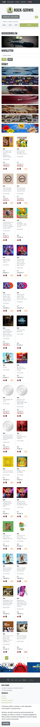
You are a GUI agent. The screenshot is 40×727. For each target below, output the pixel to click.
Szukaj (29, 25)
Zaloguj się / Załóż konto (10, 17)
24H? (16, 25)
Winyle (20, 80)
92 (28, 658)
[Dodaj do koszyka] (4, 169)
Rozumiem (6, 723)
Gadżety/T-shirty (20, 118)
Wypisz (10, 59)
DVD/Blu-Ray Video (20, 90)
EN (28, 2)
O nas (4, 2)
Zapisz (4, 59)
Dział (4, 25)
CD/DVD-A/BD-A (20, 71)
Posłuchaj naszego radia (20, 41)
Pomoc (17, 2)
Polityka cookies (7, 700)
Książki (20, 109)
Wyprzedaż (20, 128)
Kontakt (23, 2)
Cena (10, 25)
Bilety (20, 99)
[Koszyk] (36, 17)
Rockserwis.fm (7, 702)
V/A (4, 149)
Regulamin (10, 2)
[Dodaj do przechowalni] (6, 169)
